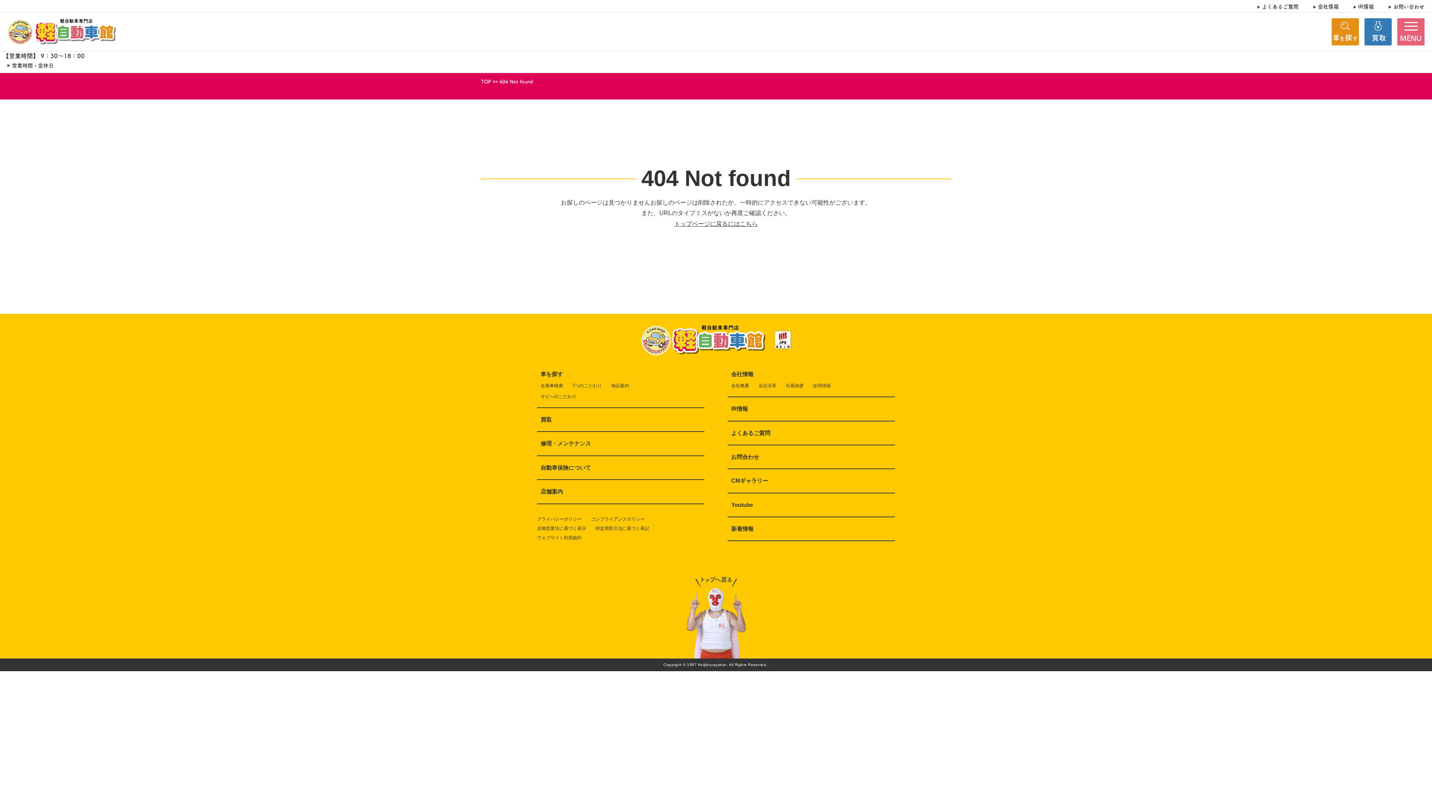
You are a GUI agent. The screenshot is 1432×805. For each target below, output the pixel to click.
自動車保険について (566, 467)
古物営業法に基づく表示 (561, 528)
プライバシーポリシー (559, 519)
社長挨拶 (795, 385)
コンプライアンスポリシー (618, 519)
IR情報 (1366, 6)
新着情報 (742, 528)
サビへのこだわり (559, 396)
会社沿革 (767, 385)
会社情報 (1328, 6)
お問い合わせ (1409, 6)
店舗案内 (552, 491)
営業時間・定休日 (33, 65)
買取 (546, 419)
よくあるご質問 (1280, 6)
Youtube (742, 505)
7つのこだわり (587, 385)
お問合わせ (745, 457)
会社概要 (740, 385)
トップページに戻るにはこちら (716, 224)
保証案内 (620, 385)
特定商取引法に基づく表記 (622, 528)
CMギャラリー (749, 480)
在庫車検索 (552, 385)
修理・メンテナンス (566, 443)
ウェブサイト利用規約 (559, 537)
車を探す (552, 374)
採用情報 (822, 385)
